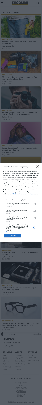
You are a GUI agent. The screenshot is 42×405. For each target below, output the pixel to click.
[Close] (38, 167)
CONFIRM (12, 235)
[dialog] (21, 202)
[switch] (34, 204)
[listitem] (21, 200)
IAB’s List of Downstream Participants (23, 194)
